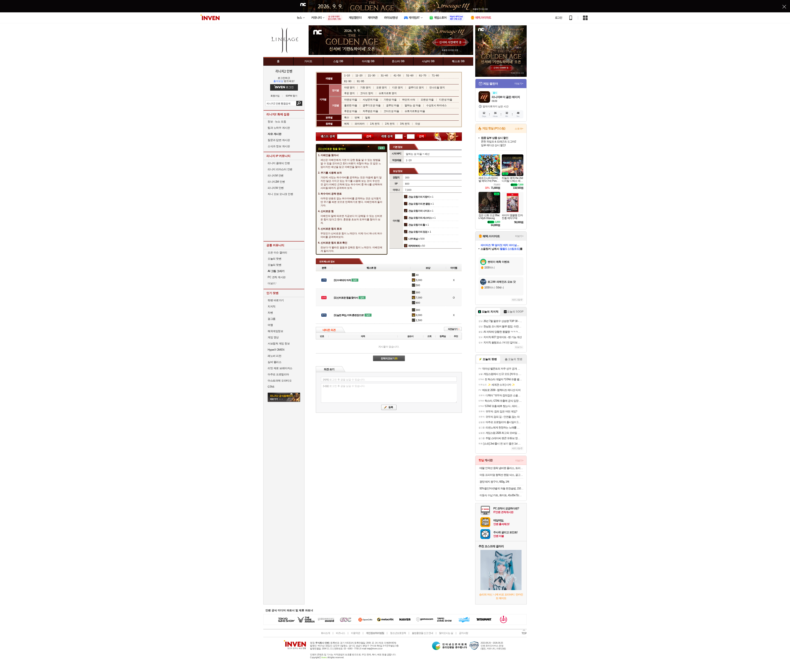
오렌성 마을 (427, 99)
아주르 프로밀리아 (278, 374)
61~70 (422, 75)
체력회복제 (414, 245)
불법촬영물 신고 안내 (422, 633)
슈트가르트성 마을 (415, 111)
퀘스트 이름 (326, 136)
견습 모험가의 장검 (417, 231)
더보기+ (519, 83)
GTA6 (271, 386)
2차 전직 (390, 123)
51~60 (410, 75)
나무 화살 (413, 238)
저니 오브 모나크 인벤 (280, 194)
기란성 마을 (390, 99)
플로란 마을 (350, 105)
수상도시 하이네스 (436, 105)
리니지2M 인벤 (276, 181)
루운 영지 (349, 93)
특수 (346, 117)
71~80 (435, 75)
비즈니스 (340, 633)
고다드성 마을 (391, 111)
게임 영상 (273, 337)
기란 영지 (365, 87)
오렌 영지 (381, 87)
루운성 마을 (350, 111)
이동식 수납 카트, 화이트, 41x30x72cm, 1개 (501, 495)
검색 (299, 103)
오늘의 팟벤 (274, 265)
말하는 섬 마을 (413, 105)
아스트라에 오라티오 (280, 380)
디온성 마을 (445, 99)
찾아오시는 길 (446, 633)
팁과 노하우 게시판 (279, 127)
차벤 (270, 312)
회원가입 (275, 96)
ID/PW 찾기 (291, 96)
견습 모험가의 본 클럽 (419, 203)
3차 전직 (405, 123)
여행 (270, 325)
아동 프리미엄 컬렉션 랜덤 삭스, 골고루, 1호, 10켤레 (501, 474)
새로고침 (516, 300)
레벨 (384, 136)
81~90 (347, 81)
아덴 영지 (349, 87)
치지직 (271, 306)
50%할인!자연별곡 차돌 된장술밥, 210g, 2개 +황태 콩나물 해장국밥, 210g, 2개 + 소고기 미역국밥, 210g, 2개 (501, 488)
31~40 (384, 75)
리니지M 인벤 (275, 175)
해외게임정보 (275, 331)
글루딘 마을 (392, 105)
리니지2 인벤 (283, 71)
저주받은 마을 (370, 111)
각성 (417, 123)
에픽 (346, 123)
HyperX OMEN (276, 349)
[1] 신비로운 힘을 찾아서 (346, 297)
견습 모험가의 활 (416, 224)
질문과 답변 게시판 (279, 140)
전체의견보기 (389, 358)
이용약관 (355, 633)
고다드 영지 (366, 93)
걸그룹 (271, 318)
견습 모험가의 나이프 (419, 210)
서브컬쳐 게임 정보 (279, 343)
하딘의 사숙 (408, 99)
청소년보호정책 (398, 633)
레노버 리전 (274, 356)
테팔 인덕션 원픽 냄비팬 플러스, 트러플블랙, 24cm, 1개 (501, 468)
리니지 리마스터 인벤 (280, 169)
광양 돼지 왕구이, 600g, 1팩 (494, 481)
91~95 (360, 81)
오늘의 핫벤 (274, 258)
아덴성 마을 (350, 99)
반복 (357, 117)
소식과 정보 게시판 (279, 146)
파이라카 (360, 123)
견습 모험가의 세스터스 (420, 217)
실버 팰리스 (274, 362)
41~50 (397, 75)
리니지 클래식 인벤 (279, 163)
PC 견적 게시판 (277, 277)
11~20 (359, 75)
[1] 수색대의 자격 (342, 280)
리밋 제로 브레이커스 (280, 368)
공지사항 (463, 633)
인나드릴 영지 (437, 87)
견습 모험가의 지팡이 (419, 196)
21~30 (371, 75)
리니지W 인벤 (276, 188)
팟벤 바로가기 (276, 300)
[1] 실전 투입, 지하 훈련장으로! (349, 315)
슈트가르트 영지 (388, 93)
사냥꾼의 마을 (370, 99)
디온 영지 (397, 87)
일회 (367, 117)
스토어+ (519, 128)
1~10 (347, 75)
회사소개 (325, 633)
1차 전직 (375, 123)
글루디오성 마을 (372, 105)
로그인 (558, 17)
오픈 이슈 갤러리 (277, 252)
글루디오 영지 (416, 87)
